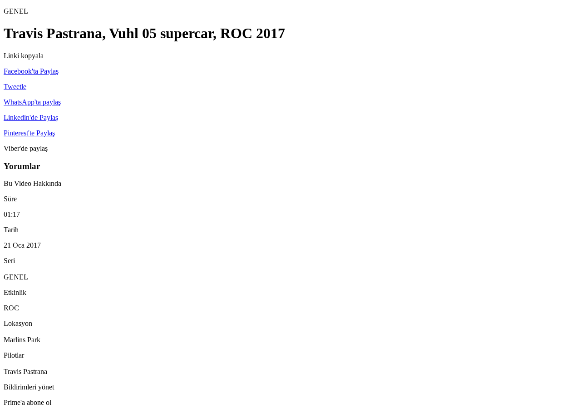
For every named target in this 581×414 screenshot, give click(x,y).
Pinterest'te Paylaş (29, 133)
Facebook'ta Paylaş (31, 71)
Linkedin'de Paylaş (31, 117)
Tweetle (15, 86)
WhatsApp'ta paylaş (32, 102)
